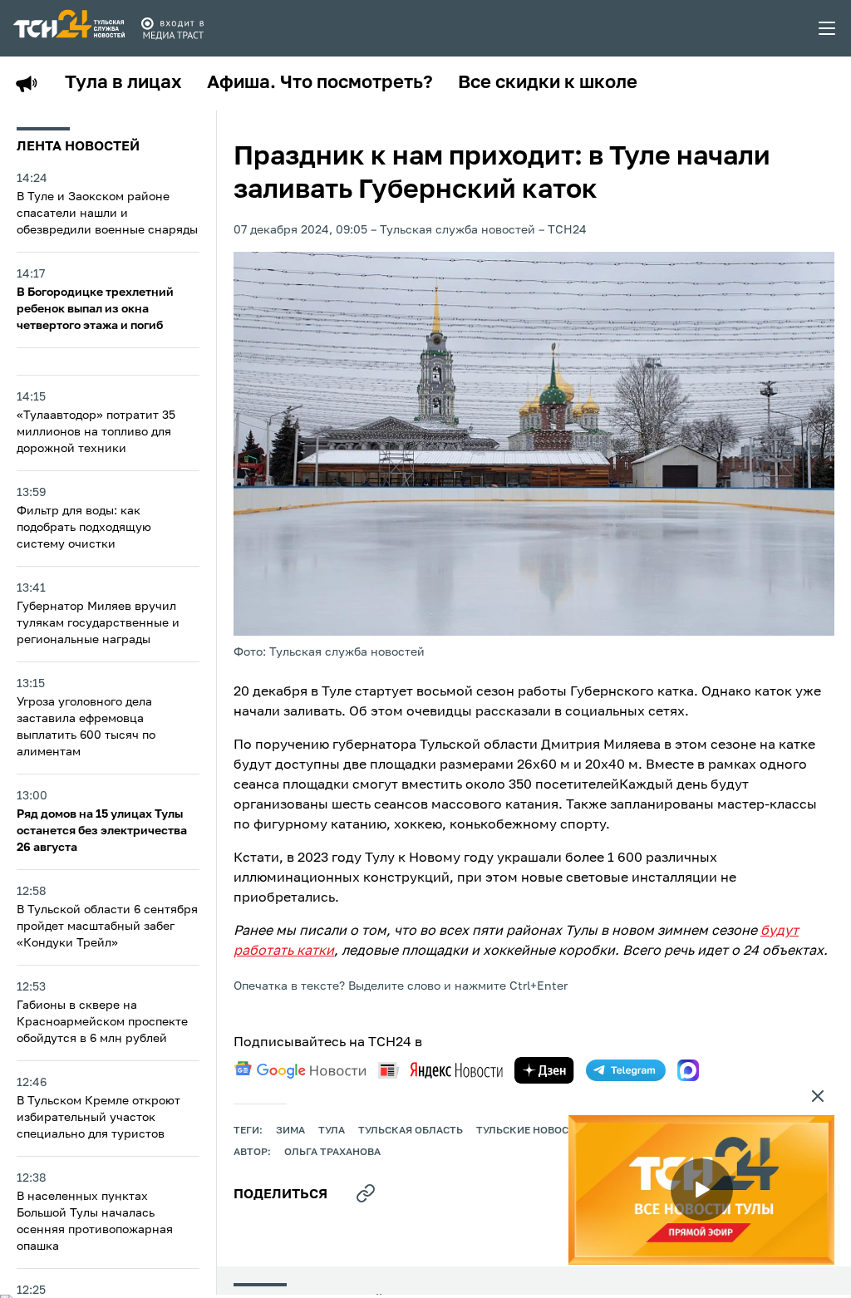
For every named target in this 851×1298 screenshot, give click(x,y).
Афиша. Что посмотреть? (320, 83)
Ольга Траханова (332, 1153)
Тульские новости (529, 1131)
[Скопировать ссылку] (366, 1193)
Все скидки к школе (547, 83)
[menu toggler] (828, 28)
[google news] (300, 1070)
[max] (688, 1070)
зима (290, 1131)
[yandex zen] (544, 1070)
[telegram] (626, 1070)
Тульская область (410, 1131)
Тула (331, 1131)
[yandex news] (440, 1070)
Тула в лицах (123, 83)
